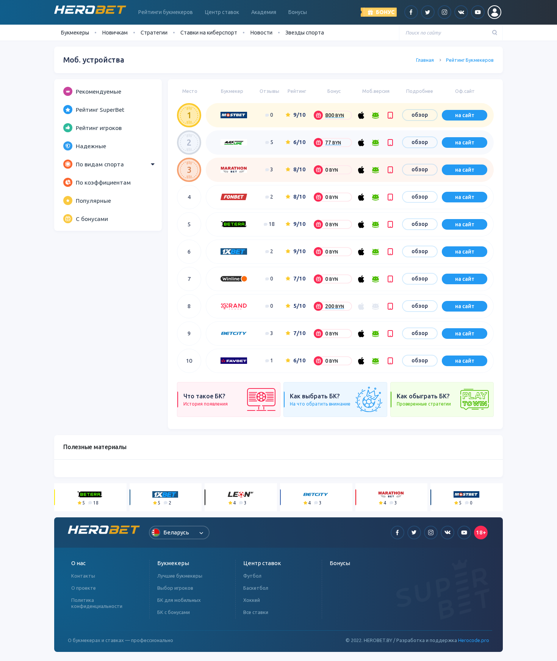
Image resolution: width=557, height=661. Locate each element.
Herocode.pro (473, 640)
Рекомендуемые (98, 91)
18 (271, 224)
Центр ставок (222, 12)
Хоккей (251, 600)
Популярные (93, 200)
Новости (261, 32)
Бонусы (297, 12)
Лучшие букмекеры (179, 575)
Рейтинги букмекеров (165, 12)
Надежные (91, 146)
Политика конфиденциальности (96, 603)
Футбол (252, 575)
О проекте (83, 588)
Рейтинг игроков (99, 127)
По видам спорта (100, 164)
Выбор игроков (175, 588)
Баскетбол (255, 588)
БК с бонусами (173, 612)
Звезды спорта (304, 32)
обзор (419, 115)
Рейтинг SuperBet (100, 109)
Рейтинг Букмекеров (470, 60)
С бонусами (92, 218)
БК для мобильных (179, 600)
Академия (263, 12)
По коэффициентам (103, 182)
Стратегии (154, 32)
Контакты (83, 575)
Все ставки (255, 612)
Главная (425, 60)
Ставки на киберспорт (208, 32)
